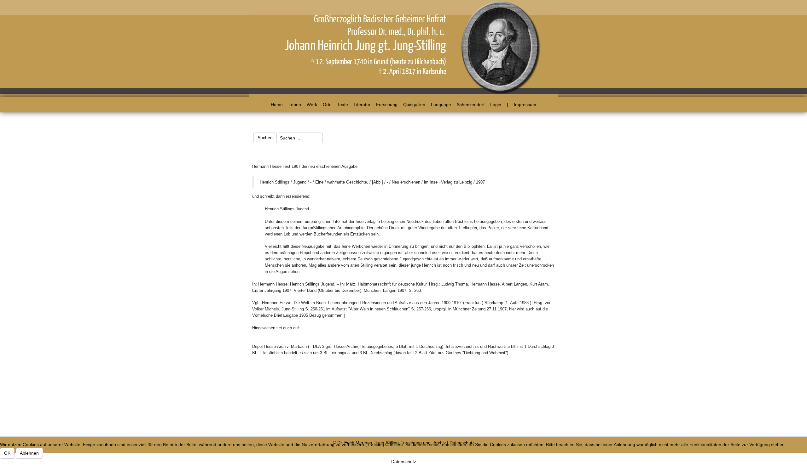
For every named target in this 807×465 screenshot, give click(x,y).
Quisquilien (414, 104)
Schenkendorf (471, 104)
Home (277, 104)
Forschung (387, 104)
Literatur (362, 104)
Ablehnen (29, 453)
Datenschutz (403, 461)
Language (441, 104)
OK (7, 453)
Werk (312, 104)
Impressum (525, 104)
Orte (327, 104)
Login (495, 104)
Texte (342, 104)
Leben (294, 104)
